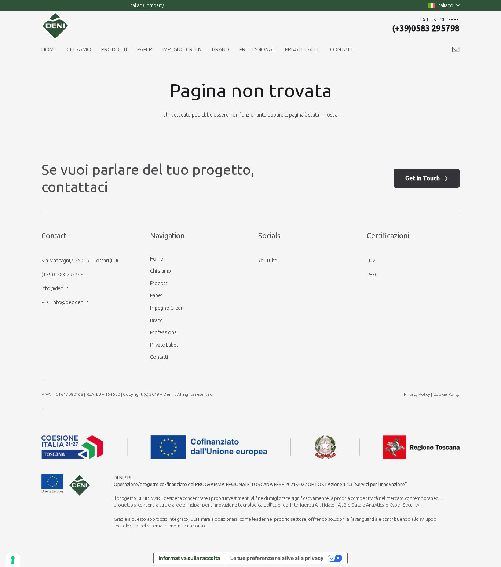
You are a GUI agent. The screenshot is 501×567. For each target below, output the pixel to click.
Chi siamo (160, 271)
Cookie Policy (446, 394)
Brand (156, 320)
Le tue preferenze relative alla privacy (276, 558)
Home (156, 259)
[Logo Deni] (55, 26)
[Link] (456, 49)
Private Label (164, 345)
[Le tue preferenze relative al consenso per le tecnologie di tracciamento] (13, 560)
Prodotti (159, 283)
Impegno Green (167, 308)
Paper (156, 295)
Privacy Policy (417, 394)
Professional (164, 332)
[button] (444, 5)
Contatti (159, 357)
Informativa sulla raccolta (189, 558)
